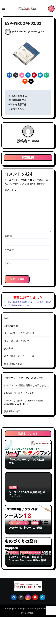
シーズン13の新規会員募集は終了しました (26, 385)
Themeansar (27, 612)
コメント (11, 190)
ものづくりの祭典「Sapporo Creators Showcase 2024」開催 (23, 402)
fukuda (22, 31)
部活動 (35, 523)
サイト (8, 263)
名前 (8, 236)
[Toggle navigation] (3, 8)
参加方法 (8, 348)
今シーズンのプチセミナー (18, 341)
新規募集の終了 (12, 411)
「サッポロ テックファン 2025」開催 (24, 377)
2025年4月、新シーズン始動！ (20, 393)
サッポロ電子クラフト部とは (19, 333)
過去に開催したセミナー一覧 (19, 356)
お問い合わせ (11, 325)
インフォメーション (19, 523)
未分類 (13, 455)
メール (9, 249)
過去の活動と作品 (13, 363)
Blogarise (43, 608)
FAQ (6, 318)
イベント (14, 552)
